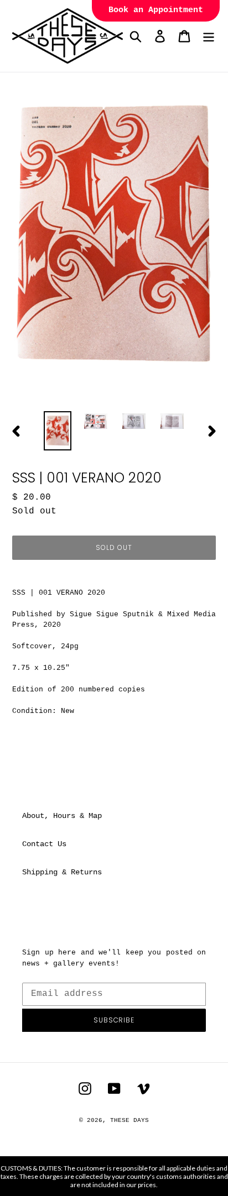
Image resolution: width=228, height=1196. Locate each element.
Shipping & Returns (62, 872)
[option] (58, 430)
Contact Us (44, 844)
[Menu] (208, 36)
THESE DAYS (129, 1120)
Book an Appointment (155, 10)
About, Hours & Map (62, 815)
